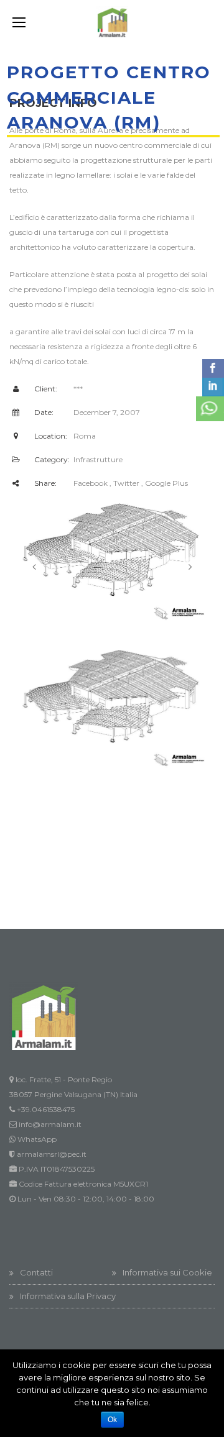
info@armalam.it (50, 1124)
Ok (112, 1419)
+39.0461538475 (46, 1109)
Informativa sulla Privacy (68, 1296)
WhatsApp (37, 1139)
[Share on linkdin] (213, 387)
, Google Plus (164, 483)
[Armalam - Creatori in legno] (112, 22)
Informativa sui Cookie (167, 1272)
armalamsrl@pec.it (51, 1154)
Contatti (36, 1272)
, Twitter (124, 483)
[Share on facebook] (213, 368)
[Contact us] (210, 408)
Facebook (90, 483)
